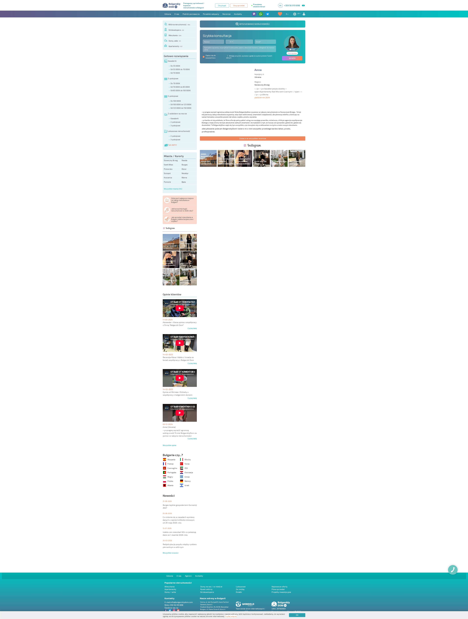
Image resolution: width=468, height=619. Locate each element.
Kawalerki (172, 61)
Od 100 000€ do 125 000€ (181, 104)
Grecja (187, 477)
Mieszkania (175, 35)
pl (298, 13)
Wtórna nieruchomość (179, 24)
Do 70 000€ (175, 83)
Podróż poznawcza (191, 14)
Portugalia (171, 472)
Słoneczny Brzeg (171, 160)
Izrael (187, 485)
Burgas (185, 165)
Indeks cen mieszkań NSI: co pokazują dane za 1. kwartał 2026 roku (179, 533)
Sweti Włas (168, 165)
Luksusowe (241, 586)
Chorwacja (189, 472)
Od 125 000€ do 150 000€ (181, 108)
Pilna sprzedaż (278, 589)
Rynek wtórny (206, 589)
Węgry (170, 477)
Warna (184, 177)
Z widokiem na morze (177, 113)
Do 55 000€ (175, 66)
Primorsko (168, 169)
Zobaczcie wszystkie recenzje (252, 138)
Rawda (184, 160)
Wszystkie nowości (170, 553)
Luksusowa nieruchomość (179, 131)
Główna (167, 14)
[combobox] (230, 42)
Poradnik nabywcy (211, 14)
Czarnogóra (172, 468)
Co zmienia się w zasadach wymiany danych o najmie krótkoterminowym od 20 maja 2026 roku (178, 520)
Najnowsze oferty (279, 586)
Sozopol (167, 173)
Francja (170, 464)
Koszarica (168, 177)
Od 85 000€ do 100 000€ (181, 90)
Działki (239, 592)
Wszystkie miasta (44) (173, 189)
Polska (170, 481)
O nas (176, 14)
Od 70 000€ (175, 73)
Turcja (187, 464)
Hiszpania (171, 459)
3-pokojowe (173, 96)
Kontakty (238, 14)
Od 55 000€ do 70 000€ (180, 69)
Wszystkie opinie (169, 445)
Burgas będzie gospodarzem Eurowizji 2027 (180, 506)
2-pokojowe (173, 78)
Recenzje (226, 14)
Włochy (188, 459)
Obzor (184, 169)
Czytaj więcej (231, 616)
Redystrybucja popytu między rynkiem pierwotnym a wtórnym (180, 545)
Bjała (184, 182)
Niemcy (188, 481)
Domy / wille (170, 592)
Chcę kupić (222, 5)
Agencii (188, 576)
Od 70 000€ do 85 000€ (180, 87)
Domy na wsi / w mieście (211, 586)
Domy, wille (175, 41)
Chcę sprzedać (239, 5)
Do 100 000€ (176, 101)
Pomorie (167, 182)
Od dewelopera (176, 30)
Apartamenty (175, 46)
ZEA (186, 468)
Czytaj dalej (192, 328)
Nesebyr (185, 173)
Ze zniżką (240, 589)
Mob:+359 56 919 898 (174, 605)
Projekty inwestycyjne (281, 592)
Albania (170, 485)
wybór (292, 58)
